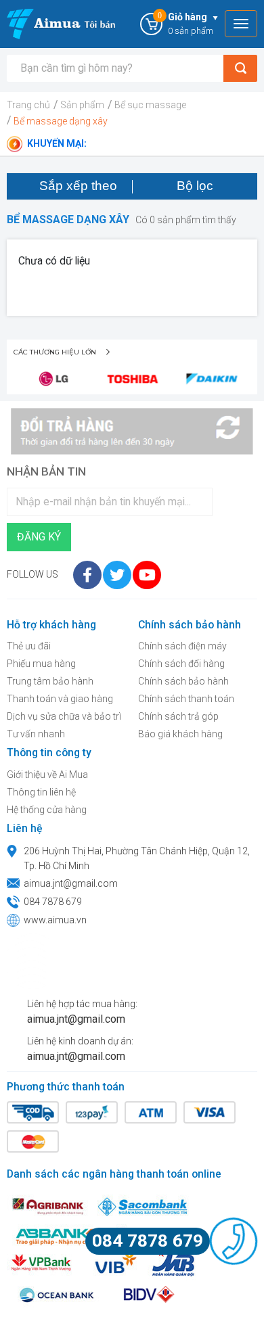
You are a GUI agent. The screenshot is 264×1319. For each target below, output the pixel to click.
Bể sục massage (150, 104)
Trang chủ (28, 104)
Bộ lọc (195, 186)
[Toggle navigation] (241, 23)
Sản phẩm (82, 104)
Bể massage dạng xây (61, 121)
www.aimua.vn (55, 920)
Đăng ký (39, 536)
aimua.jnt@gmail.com (71, 883)
